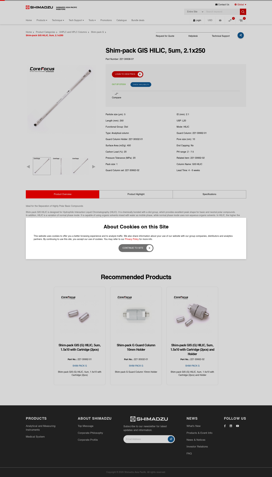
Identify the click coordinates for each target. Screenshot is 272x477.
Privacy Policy (132, 239)
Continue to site (132, 248)
